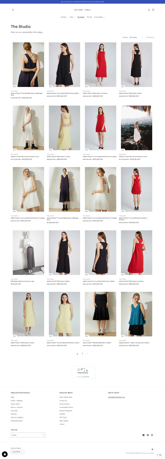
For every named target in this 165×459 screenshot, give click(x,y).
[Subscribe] (43, 435)
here (40, 32)
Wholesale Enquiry (17, 421)
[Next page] (88, 353)
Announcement (64, 404)
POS (139, 453)
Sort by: (125, 37)
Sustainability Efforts (66, 407)
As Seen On (63, 400)
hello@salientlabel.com (116, 397)
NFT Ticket (63, 417)
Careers (62, 424)
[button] (13, 10)
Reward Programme (66, 410)
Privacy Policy (15, 404)
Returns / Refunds (17, 407)
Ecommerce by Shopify (148, 453)
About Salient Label (66, 397)
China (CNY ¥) (16, 452)
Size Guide (14, 410)
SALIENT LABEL (134, 453)
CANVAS (62, 414)
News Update (64, 421)
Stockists (14, 414)
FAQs (12, 397)
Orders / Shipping (16, 400)
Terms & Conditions (17, 417)
